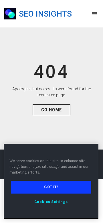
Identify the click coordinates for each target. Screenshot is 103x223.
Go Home (51, 109)
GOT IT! (51, 187)
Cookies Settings (51, 202)
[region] (51, 181)
